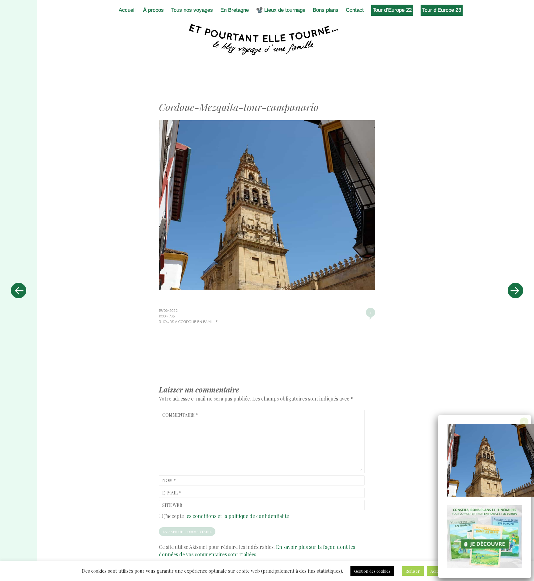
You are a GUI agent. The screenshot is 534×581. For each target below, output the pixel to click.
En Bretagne (234, 10)
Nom (169, 480)
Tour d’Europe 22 (392, 10)
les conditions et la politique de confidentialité (237, 516)
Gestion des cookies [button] (372, 571)
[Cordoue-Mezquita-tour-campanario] (267, 288)
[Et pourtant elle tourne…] (267, 39)
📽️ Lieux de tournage (280, 10)
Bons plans (325, 10)
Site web (172, 505)
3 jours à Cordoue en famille (188, 321)
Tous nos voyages (192, 10)
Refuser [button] (412, 571)
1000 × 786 (167, 316)
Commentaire (180, 415)
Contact (355, 10)
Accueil (127, 10)
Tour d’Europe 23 (441, 10)
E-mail (171, 493)
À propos (153, 10)
